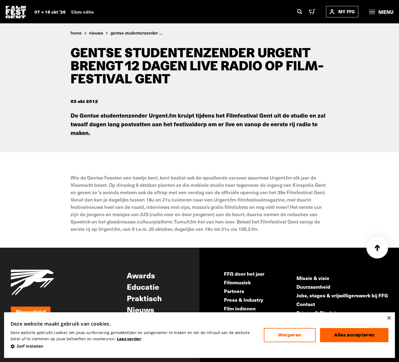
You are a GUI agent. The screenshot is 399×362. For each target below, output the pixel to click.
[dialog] (199, 335)
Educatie (143, 286)
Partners (234, 291)
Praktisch (144, 297)
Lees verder (129, 339)
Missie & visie (313, 278)
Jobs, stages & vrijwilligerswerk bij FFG (342, 295)
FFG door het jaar (244, 273)
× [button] (389, 318)
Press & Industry (243, 299)
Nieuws (140, 309)
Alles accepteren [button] (354, 335)
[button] (133, 346)
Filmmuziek (237, 282)
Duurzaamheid (313, 286)
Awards (141, 275)
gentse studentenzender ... (136, 33)
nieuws (96, 33)
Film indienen (240, 308)
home (76, 33)
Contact (305, 304)
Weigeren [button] (289, 335)
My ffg (346, 11)
